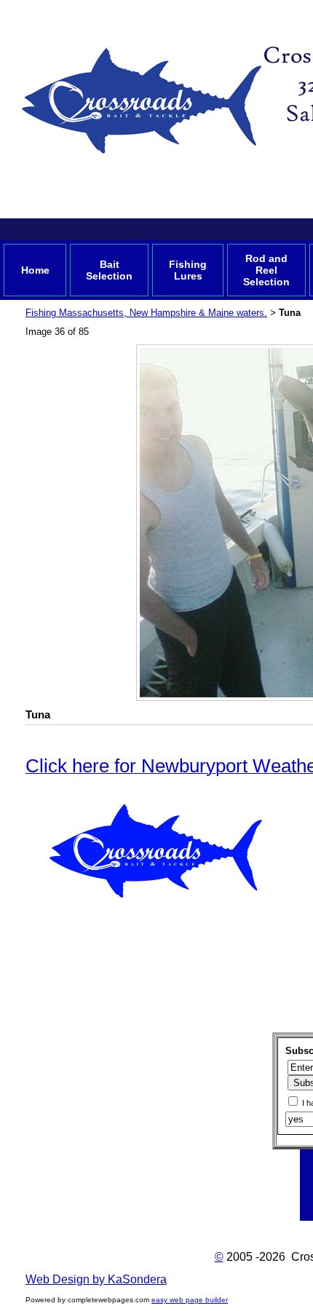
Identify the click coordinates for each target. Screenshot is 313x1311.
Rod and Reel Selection (266, 270)
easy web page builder (189, 1300)
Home (35, 270)
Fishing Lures (188, 270)
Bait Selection (109, 270)
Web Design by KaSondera (96, 1279)
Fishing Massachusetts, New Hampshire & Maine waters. (146, 312)
